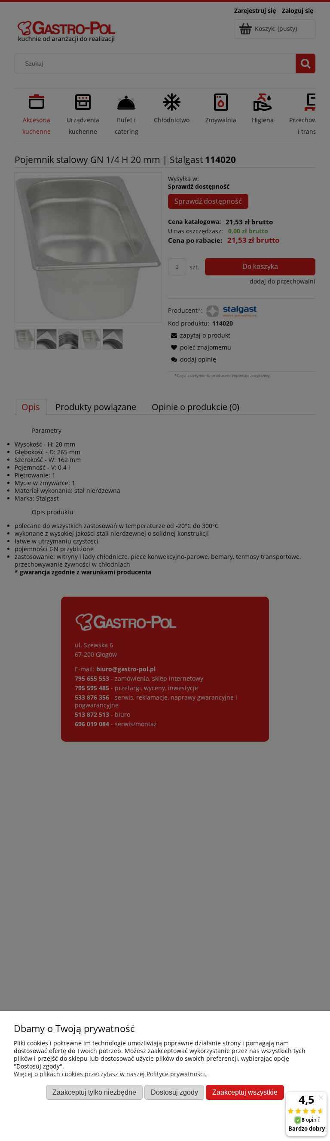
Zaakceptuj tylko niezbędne (94, 1092)
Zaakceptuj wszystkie (245, 1092)
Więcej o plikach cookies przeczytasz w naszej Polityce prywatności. (110, 1074)
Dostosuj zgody (174, 1092)
